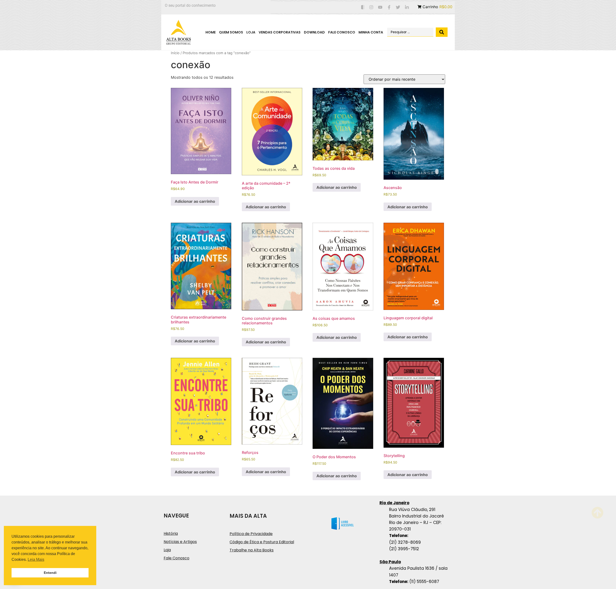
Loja (250, 32)
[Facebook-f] (389, 7)
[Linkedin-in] (406, 7)
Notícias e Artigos (180, 541)
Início (175, 53)
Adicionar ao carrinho (195, 201)
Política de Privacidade (251, 534)
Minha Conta (371, 32)
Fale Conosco (341, 32)
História (171, 533)
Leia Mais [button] (36, 559)
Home (210, 32)
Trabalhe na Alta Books (252, 550)
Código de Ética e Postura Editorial (262, 542)
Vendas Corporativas (280, 32)
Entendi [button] (50, 573)
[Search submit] (442, 32)
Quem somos (231, 32)
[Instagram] (371, 7)
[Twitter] (397, 7)
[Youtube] (380, 7)
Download (314, 32)
